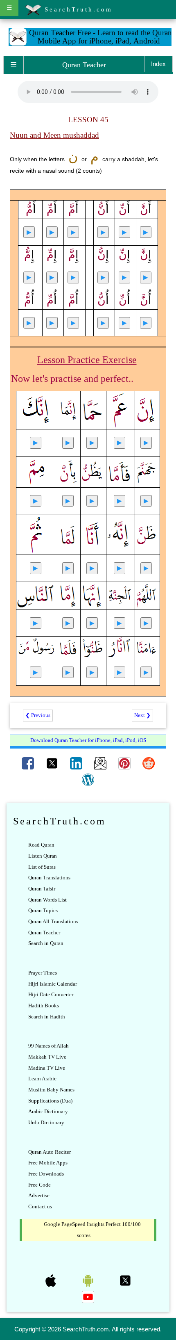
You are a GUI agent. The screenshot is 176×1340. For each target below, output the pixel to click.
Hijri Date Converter (50, 994)
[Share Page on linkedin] (77, 763)
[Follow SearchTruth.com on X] (125, 1280)
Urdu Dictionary (46, 1122)
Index (158, 63)
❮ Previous (37, 715)
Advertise (39, 1195)
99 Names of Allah (48, 1046)
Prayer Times (42, 973)
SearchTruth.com (77, 9)
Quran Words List (47, 900)
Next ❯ (142, 715)
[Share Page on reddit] (148, 763)
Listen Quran (42, 856)
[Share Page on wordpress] (88, 779)
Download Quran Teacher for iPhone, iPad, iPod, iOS (88, 740)
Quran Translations (49, 877)
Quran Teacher (44, 932)
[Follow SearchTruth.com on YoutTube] (88, 1296)
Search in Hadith (46, 1017)
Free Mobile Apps (48, 1163)
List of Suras (42, 867)
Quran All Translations (53, 921)
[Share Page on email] (101, 763)
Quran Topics (43, 910)
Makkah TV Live (47, 1057)
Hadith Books (43, 1005)
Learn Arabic (42, 1078)
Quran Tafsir (41, 889)
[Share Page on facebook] (28, 763)
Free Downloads (46, 1174)
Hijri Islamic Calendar (52, 984)
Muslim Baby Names (51, 1090)
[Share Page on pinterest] (125, 763)
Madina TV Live (46, 1068)
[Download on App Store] (51, 1280)
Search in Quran (45, 943)
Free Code (39, 1185)
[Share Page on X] (52, 763)
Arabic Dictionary (48, 1111)
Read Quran (41, 845)
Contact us (40, 1206)
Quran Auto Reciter (49, 1152)
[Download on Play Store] (88, 1280)
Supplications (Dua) (50, 1101)
